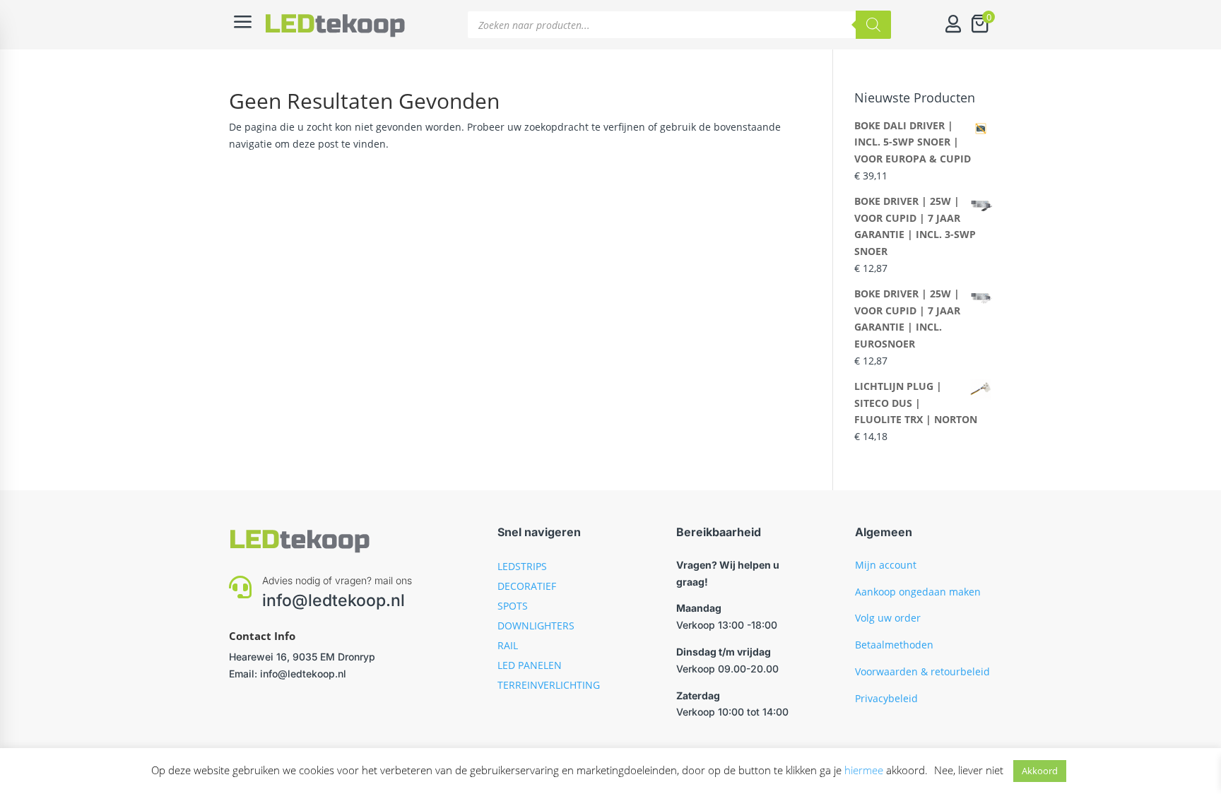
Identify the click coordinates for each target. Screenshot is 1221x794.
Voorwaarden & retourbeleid (922, 671)
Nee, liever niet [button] (968, 770)
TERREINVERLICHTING (548, 685)
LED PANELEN (529, 665)
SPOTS (512, 605)
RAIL (507, 645)
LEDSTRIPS (522, 566)
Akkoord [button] (1040, 770)
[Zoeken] (873, 25)
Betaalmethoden (894, 644)
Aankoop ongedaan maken (918, 591)
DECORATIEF (526, 586)
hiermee (863, 770)
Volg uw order (888, 617)
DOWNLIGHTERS (535, 625)
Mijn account (885, 564)
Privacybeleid (886, 698)
